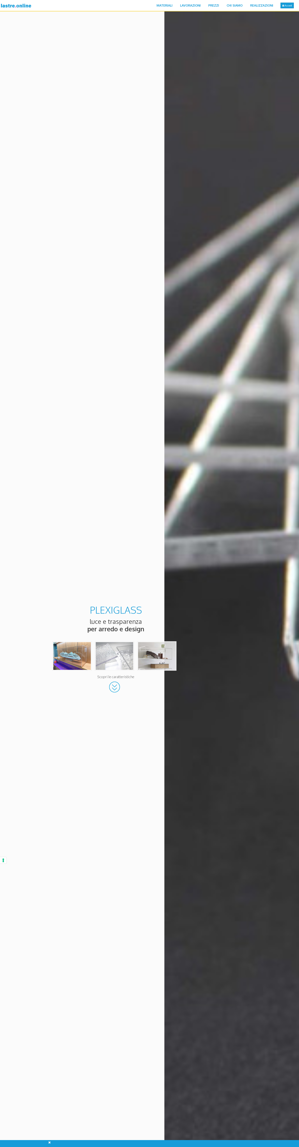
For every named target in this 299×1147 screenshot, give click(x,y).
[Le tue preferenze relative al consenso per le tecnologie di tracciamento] (3, 860)
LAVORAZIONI (190, 5)
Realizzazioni (261, 5)
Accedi (288, 5)
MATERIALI (165, 5)
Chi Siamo (235, 5)
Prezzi (213, 5)
